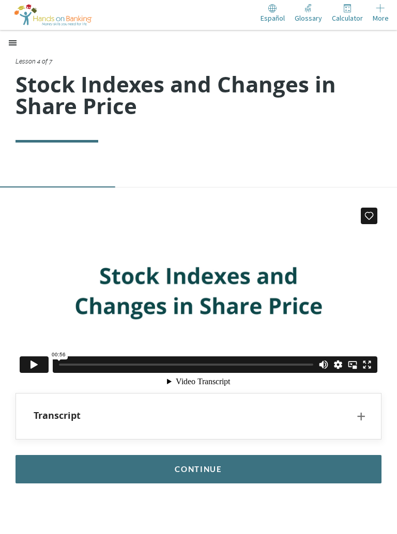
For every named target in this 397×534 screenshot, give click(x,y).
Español (273, 18)
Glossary (308, 18)
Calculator (347, 18)
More (381, 18)
